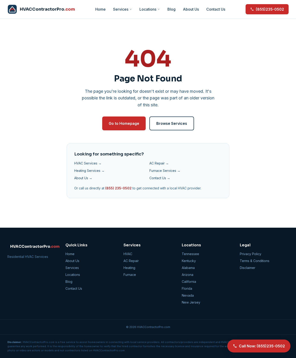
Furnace (129, 275)
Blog (171, 9)
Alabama (188, 268)
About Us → (83, 178)
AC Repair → (159, 163)
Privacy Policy (250, 254)
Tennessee (190, 254)
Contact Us (215, 9)
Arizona (187, 275)
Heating (129, 268)
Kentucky (189, 261)
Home (100, 9)
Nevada (188, 295)
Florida (187, 288)
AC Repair (131, 261)
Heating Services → (89, 171)
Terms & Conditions (254, 261)
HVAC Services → (88, 163)
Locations (147, 9)
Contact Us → (159, 178)
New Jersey (191, 302)
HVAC (127, 254)
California (189, 281)
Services (120, 9)
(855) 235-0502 (118, 188)
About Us (191, 9)
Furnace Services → (164, 171)
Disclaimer (247, 268)
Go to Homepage (124, 123)
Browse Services (171, 123)
